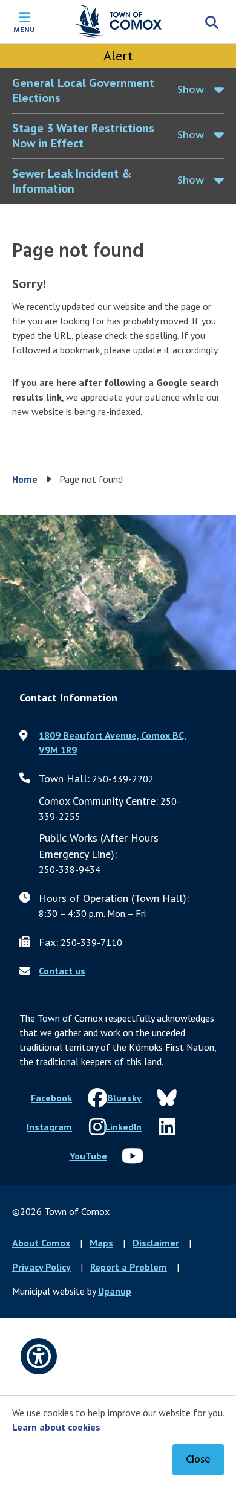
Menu (24, 29)
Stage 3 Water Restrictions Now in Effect (83, 135)
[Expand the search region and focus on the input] (212, 22)
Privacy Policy (41, 1267)
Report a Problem (128, 1267)
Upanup (114, 1291)
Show (190, 90)
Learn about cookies (56, 1427)
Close (198, 1460)
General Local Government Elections (83, 90)
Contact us (62, 971)
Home (25, 479)
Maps (101, 1243)
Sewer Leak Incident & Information (71, 181)
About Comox (41, 1243)
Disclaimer (156, 1243)
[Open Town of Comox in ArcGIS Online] (118, 592)
